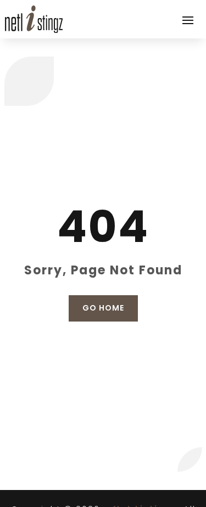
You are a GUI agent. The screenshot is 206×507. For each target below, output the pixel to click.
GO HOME (103, 307)
